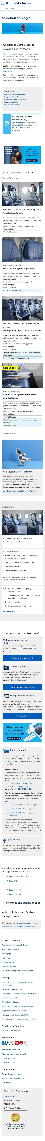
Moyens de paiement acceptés (14, 1010)
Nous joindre (10, 1096)
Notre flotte (6, 958)
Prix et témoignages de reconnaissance (17, 970)
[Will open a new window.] (4, 1043)
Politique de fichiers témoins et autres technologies (17, 983)
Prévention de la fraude (11, 1030)
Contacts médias (8, 1062)
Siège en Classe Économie (14, 94)
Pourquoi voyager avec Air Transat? (15, 945)
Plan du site (6, 1082)
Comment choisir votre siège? (16, 99)
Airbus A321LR (12, 881)
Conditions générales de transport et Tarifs (19, 1019)
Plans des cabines (11, 102)
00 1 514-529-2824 (14, 813)
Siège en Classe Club (12, 97)
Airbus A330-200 (14, 890)
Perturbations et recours (12, 989)
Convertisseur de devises (12, 1074)
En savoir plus (9, 611)
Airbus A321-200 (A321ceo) (17, 876)
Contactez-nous (8, 1058)
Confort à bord (9, 8)
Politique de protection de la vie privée (17, 1006)
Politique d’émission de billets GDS (15, 1015)
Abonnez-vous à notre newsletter (15, 1054)
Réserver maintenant (22, 657)
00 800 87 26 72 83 (24, 783)
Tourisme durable (9, 966)
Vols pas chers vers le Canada (13, 1078)
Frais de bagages (8, 962)
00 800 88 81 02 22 (13, 761)
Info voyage (6, 953)
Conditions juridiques (10, 1002)
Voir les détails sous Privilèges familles (20, 491)
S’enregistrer (22, 716)
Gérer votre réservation (22, 686)
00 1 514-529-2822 (14, 805)
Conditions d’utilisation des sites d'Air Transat (20, 993)
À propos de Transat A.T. (11, 949)
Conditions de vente (10, 998)
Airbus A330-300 (14, 894)
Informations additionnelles (15, 104)
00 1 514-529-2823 (14, 809)
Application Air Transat (11, 1049)
